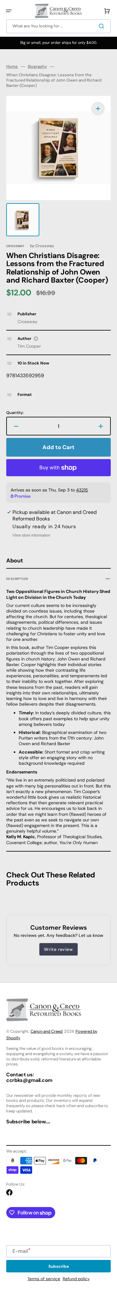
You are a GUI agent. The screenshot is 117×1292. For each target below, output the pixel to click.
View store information (31, 535)
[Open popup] (36, 339)
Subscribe (58, 1266)
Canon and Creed (46, 1031)
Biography (37, 66)
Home (12, 66)
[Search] (103, 26)
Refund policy (76, 1278)
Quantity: (15, 412)
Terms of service (43, 1278)
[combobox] (58, 26)
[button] (9, 11)
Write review (58, 949)
